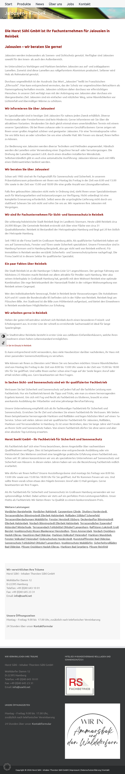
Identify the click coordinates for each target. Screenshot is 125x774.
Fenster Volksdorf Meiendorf (21, 538)
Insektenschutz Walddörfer (77, 542)
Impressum (74, 770)
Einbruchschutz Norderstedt (56, 538)
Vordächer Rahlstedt (45, 511)
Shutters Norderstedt (94, 511)
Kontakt (106, 770)
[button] (7, 767)
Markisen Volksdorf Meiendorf (69, 534)
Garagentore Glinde (69, 511)
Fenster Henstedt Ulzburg (64, 519)
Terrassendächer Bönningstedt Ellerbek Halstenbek (34, 515)
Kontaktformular (43, 626)
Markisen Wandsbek (99, 534)
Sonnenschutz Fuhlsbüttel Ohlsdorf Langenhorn (32, 542)
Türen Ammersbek (81, 530)
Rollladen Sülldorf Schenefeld (82, 515)
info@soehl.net (23, 595)
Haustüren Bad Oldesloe (37, 534)
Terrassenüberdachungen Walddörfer (26, 519)
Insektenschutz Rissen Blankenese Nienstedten (41, 530)
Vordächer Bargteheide (18, 511)
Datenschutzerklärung (91, 770)
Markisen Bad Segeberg (74, 546)
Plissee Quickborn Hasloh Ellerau (40, 546)
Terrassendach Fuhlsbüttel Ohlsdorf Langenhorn (60, 527)
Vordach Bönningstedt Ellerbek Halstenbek (54, 523)
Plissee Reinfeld (98, 546)
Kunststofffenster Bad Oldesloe (91, 538)
